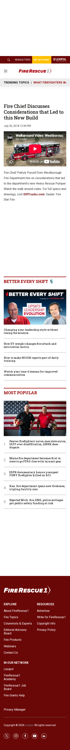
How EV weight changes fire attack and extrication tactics (30, 345)
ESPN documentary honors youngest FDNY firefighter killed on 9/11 (33, 474)
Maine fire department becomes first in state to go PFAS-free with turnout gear (35, 460)
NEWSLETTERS (22, 59)
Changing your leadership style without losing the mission (31, 331)
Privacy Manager (15, 709)
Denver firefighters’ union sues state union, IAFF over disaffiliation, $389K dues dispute (37, 444)
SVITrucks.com (34, 194)
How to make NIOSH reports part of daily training (31, 359)
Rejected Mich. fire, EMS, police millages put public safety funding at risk (36, 502)
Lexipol (29, 725)
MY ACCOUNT (41, 59)
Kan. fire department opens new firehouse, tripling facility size (37, 488)
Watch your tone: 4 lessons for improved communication (30, 373)
